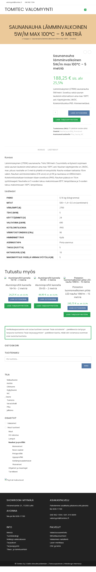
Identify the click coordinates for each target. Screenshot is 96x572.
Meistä (9, 532)
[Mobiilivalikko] (89, 9)
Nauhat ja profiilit (66, 131)
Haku (86, 366)
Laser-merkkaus (57, 542)
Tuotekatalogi (12, 536)
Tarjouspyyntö (13, 546)
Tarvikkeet (13, 471)
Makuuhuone (12, 380)
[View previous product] (85, 52)
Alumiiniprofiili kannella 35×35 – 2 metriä (48, 287)
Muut (10, 431)
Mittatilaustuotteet (58, 536)
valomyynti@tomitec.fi (14, 2)
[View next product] (89, 52)
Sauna (77, 134)
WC (82, 134)
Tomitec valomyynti (29, 9)
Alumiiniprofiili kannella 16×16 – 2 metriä (18, 287)
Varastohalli (11, 403)
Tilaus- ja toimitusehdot (17, 549)
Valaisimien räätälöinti (59, 539)
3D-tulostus (13, 435)
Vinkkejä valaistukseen (16, 539)
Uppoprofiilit (17, 457)
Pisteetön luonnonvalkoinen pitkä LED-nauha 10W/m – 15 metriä (77, 292)
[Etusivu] (20, 39)
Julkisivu (9, 410)
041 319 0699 (70, 514)
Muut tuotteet (14, 427)
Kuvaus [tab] (41, 149)
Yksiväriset (78, 131)
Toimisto (10, 400)
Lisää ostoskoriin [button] (18, 299)
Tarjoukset (11, 542)
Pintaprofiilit (17, 453)
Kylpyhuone (11, 390)
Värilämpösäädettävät (21, 460)
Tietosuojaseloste (56, 564)
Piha (72, 134)
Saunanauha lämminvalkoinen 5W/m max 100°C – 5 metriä (54, 39)
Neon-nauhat (17, 450)
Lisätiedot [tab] (53, 149)
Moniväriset (17, 446)
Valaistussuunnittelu (58, 532)
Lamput (11, 438)
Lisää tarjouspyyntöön (67, 120)
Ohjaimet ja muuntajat (18, 468)
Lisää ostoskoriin (79, 113)
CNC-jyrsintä (55, 546)
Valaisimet (12, 423)
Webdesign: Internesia (72, 564)
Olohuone (10, 386)
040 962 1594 (29, 2)
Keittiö (9, 383)
